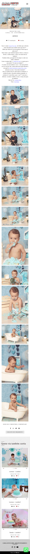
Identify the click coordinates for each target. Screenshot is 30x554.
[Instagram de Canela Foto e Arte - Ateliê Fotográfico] (14, 547)
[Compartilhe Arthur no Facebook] (10, 428)
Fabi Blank (16, 81)
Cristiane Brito (17, 80)
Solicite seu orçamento (15, 432)
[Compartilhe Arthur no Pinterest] (19, 428)
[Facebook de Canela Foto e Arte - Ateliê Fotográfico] (12, 547)
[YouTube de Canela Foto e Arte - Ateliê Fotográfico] (17, 547)
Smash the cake (16, 61)
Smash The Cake (12, 45)
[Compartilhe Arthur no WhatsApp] (13, 428)
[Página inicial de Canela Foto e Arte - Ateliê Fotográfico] (10, 3)
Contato (15, 544)
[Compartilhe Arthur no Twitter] (16, 428)
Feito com (15, 552)
